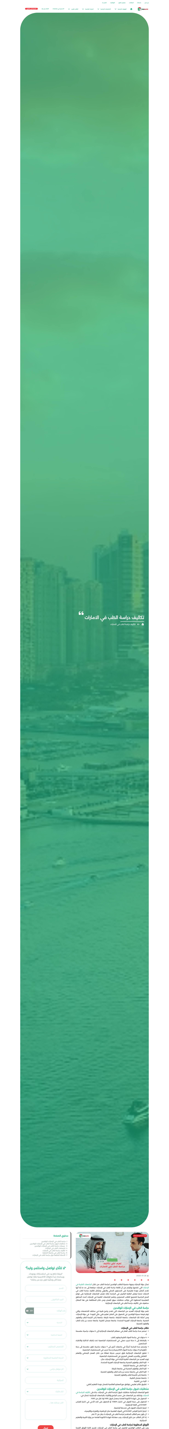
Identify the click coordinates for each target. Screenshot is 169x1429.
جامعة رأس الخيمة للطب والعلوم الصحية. (130, 1375)
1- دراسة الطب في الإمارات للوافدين (54, 1241)
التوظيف (112, 2)
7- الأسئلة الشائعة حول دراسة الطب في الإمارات (49, 1255)
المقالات (131, 2)
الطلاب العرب (74, 9)
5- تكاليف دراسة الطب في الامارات (54, 1251)
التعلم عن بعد (45, 8)
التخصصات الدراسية (106, 9)
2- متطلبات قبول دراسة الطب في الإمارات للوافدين (48, 1244)
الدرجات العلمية (89, 9)
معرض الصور (122, 2)
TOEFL (115, 1402)
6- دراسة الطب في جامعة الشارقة (55, 1253)
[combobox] (29, 1311)
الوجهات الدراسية (122, 9)
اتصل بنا (104, 2)
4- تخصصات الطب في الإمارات (56, 1248)
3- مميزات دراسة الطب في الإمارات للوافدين (50, 1246)
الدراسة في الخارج (31, 8)
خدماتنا (139, 2)
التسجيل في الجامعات (58, 8)
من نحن (147, 2)
